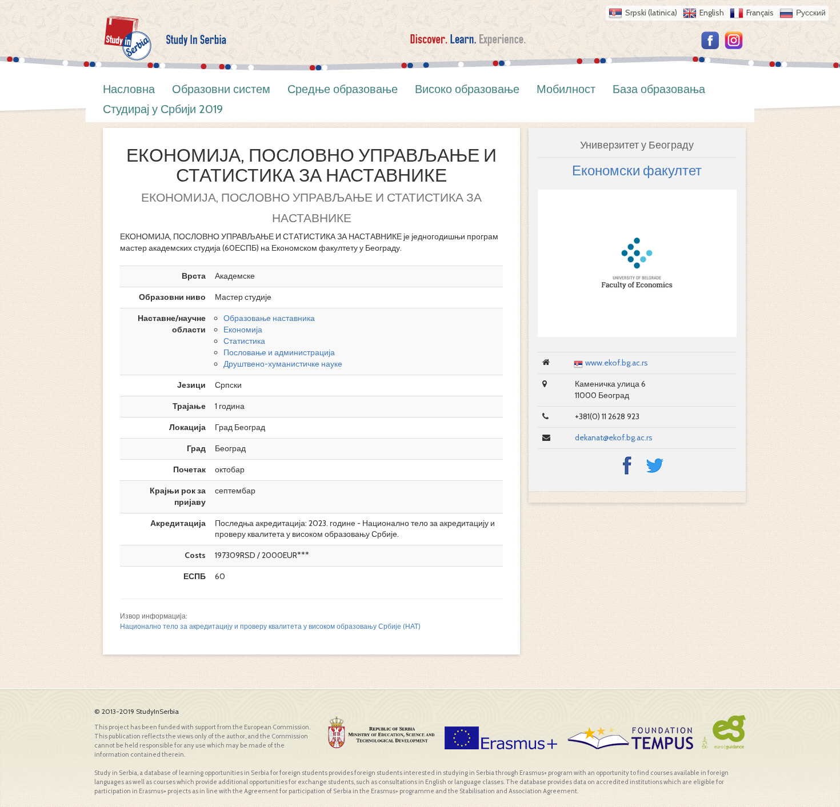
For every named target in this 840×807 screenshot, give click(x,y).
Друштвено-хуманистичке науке (282, 364)
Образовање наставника (269, 318)
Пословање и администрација (279, 352)
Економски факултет (637, 170)
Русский (811, 12)
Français (760, 12)
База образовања (659, 89)
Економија (242, 329)
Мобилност (566, 89)
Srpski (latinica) (651, 12)
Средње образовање (342, 89)
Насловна (129, 89)
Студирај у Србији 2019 (163, 109)
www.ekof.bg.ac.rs (616, 363)
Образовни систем (221, 89)
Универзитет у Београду (637, 145)
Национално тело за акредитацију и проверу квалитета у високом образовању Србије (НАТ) (270, 627)
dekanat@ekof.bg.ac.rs (614, 437)
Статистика (244, 341)
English (711, 12)
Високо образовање (467, 89)
